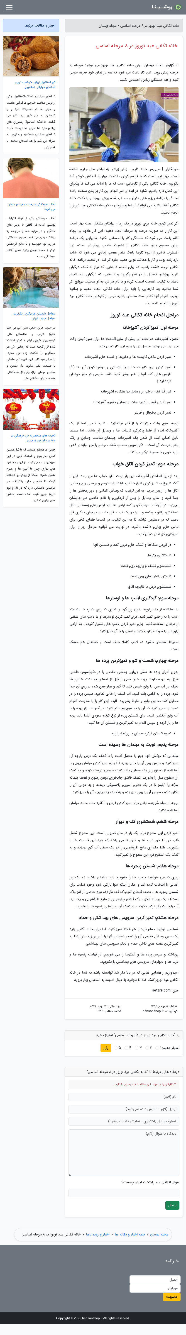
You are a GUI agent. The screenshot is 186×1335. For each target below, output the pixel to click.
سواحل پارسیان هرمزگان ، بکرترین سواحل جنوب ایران (34, 316)
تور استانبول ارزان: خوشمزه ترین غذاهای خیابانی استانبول (35, 85)
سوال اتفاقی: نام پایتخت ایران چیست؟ (150, 1182)
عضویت (172, 1297)
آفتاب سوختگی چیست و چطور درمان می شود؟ (31, 207)
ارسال (172, 1205)
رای (105, 1048)
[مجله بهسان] (166, 7)
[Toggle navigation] (9, 7)
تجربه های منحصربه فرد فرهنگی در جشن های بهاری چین (33, 438)
